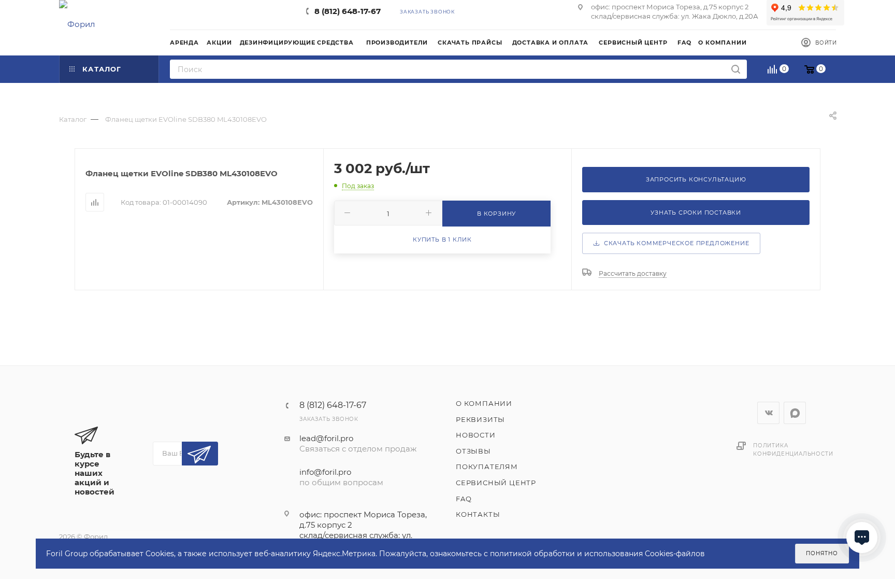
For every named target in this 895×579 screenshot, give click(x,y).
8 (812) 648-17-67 (347, 11)
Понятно (822, 553)
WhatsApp (795, 413)
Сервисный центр (496, 482)
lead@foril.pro (326, 438)
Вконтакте (768, 413)
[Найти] (736, 69)
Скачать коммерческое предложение (674, 243)
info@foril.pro (325, 472)
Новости (476, 435)
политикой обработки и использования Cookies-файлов (597, 553)
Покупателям (487, 466)
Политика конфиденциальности (793, 449)
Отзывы (473, 451)
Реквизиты (480, 419)
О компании (484, 403)
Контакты (478, 514)
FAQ (463, 499)
